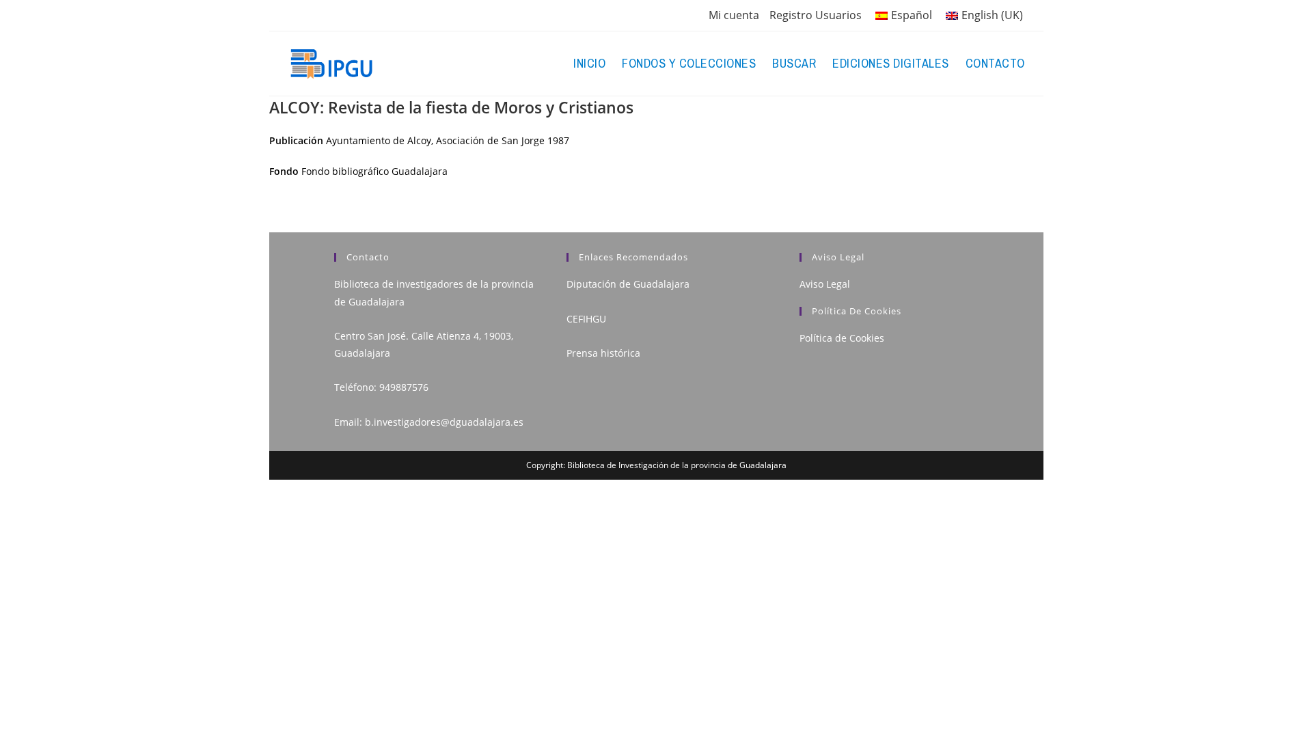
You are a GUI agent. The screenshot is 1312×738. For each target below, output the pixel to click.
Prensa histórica (603, 352)
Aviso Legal (825, 283)
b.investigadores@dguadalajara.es (444, 421)
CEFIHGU (586, 318)
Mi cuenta (734, 15)
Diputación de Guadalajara (627, 283)
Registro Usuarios (815, 15)
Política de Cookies (842, 337)
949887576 (403, 387)
